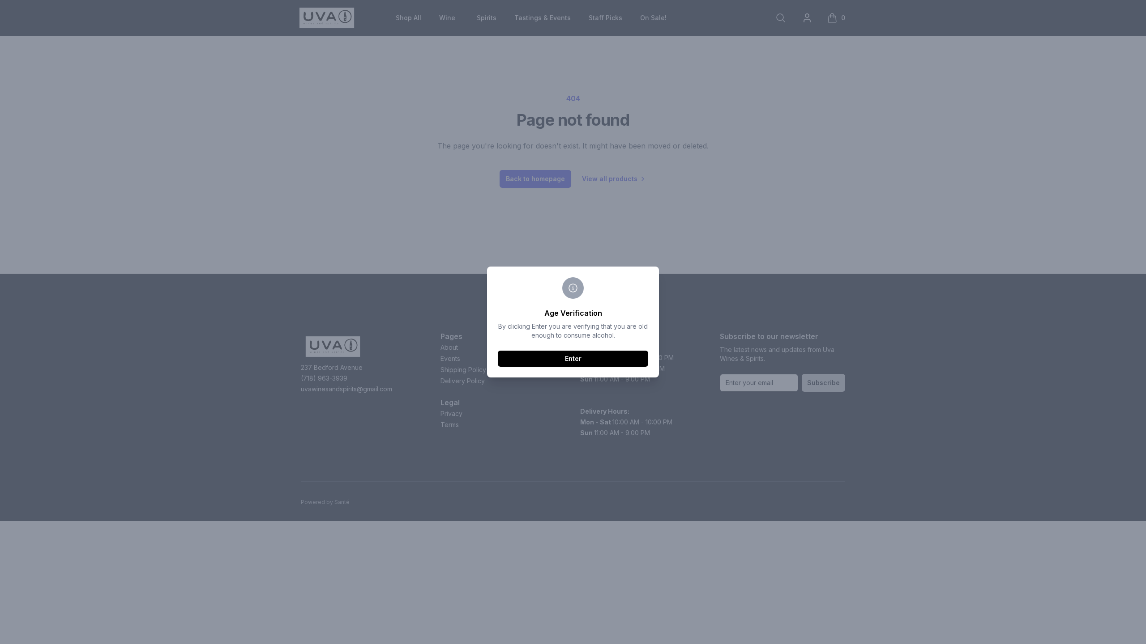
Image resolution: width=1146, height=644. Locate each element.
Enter (573, 358)
